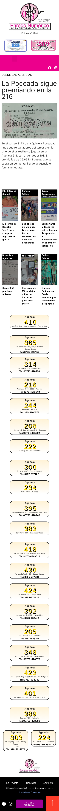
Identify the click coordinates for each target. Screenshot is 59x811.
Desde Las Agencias (17, 74)
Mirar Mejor (28, 255)
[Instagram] (55, 68)
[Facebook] (49, 68)
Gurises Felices (26, 192)
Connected (35, 792)
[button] (14, 59)
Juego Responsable (48, 192)
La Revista (12, 783)
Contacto (48, 783)
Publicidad (31, 783)
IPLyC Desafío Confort (9, 192)
